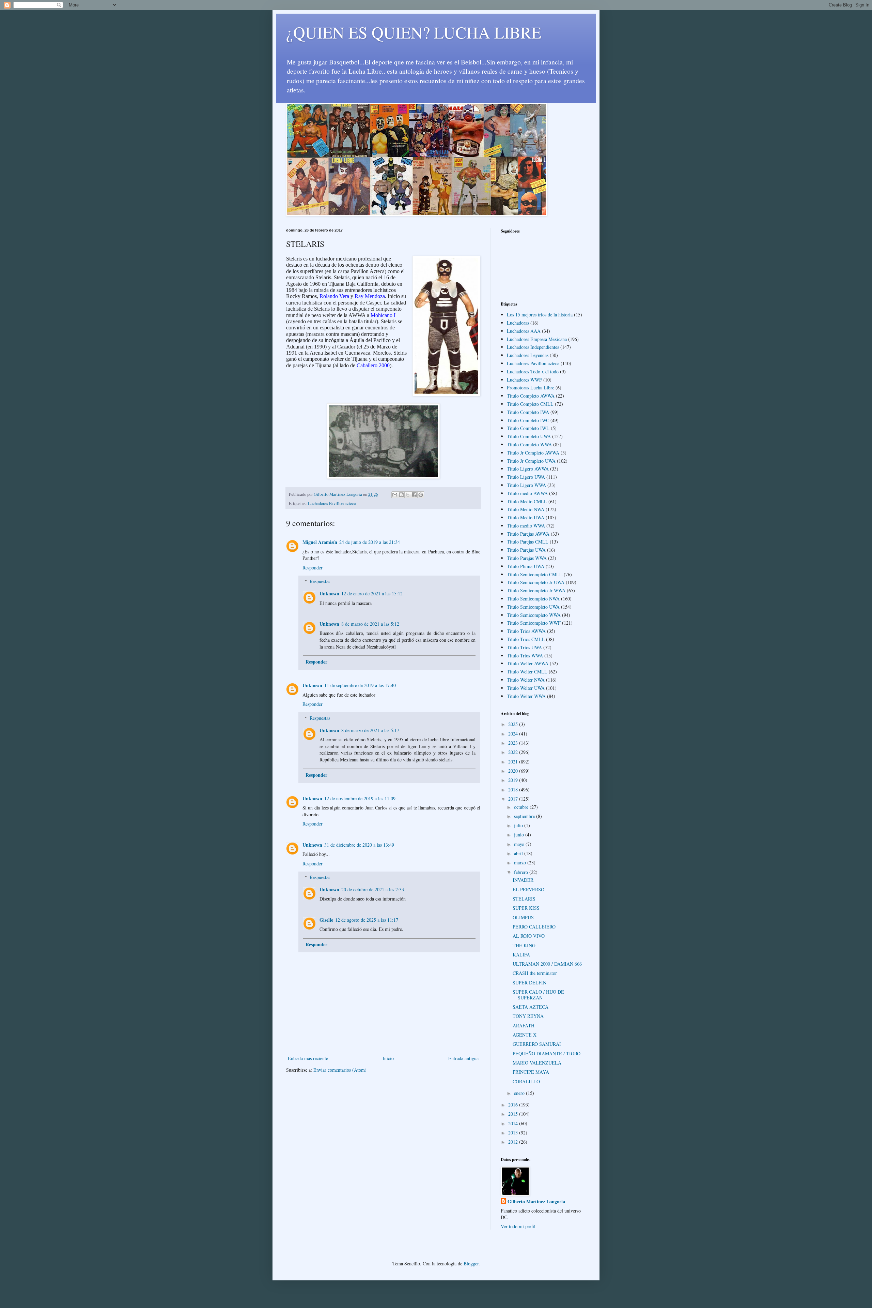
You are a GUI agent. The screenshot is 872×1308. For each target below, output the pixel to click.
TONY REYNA (528, 1016)
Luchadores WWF (524, 379)
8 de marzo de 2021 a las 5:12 (370, 624)
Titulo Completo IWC (528, 420)
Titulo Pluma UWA (525, 566)
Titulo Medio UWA (525, 517)
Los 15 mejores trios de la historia (540, 314)
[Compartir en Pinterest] (420, 494)
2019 (513, 780)
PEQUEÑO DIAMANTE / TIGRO (546, 1053)
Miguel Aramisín (319, 542)
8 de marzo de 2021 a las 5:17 (370, 730)
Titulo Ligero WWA (526, 485)
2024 (513, 733)
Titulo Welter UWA (526, 688)
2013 (513, 1132)
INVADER (523, 880)
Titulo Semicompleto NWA (533, 598)
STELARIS (524, 898)
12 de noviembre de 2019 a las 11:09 (359, 798)
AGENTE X (524, 1034)
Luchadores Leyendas (527, 355)
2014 (513, 1123)
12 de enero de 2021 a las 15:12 (372, 593)
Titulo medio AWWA (527, 493)
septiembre (525, 816)
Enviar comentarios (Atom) (340, 1070)
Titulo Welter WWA (526, 696)
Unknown (329, 593)
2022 (513, 752)
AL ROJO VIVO (529, 936)
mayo (520, 844)
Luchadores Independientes (533, 347)
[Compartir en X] (407, 494)
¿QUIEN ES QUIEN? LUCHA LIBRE (413, 32)
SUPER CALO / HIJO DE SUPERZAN (538, 995)
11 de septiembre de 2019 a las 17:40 (360, 685)
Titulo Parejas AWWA (528, 534)
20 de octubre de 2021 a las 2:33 (372, 889)
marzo (520, 862)
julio (519, 825)
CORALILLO (526, 1081)
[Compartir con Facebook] (414, 494)
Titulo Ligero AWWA (528, 468)
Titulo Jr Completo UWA (531, 461)
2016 (513, 1104)
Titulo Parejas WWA (527, 558)
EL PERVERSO (528, 889)
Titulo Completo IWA (528, 412)
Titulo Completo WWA (529, 444)
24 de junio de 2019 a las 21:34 (369, 542)
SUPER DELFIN (529, 982)
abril (519, 853)
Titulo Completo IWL (528, 428)
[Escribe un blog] (401, 494)
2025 (513, 724)
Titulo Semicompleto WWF (534, 623)
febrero (521, 872)
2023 (513, 743)
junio (519, 834)
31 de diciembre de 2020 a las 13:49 (359, 845)
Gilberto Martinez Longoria (536, 1201)
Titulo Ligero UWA (526, 477)
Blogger (471, 1263)
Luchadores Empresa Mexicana (537, 339)
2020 (513, 771)
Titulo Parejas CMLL (527, 541)
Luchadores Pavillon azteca (332, 503)
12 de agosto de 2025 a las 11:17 (366, 920)
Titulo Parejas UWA (526, 550)
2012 (513, 1142)
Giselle (326, 919)
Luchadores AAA (524, 331)
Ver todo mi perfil (518, 1226)
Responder (312, 567)
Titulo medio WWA (526, 525)
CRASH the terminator (535, 973)
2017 (513, 799)
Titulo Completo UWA (529, 436)
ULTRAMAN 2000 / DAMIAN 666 (547, 964)
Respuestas (320, 581)
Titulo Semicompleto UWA (533, 607)
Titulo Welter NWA (526, 680)
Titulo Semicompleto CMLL (534, 574)
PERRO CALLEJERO (534, 926)
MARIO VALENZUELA (537, 1062)
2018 (513, 789)
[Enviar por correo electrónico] (394, 494)
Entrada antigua (463, 1058)
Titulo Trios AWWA (526, 631)
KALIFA (521, 954)
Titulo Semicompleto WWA (534, 615)
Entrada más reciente (308, 1058)
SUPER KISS (526, 908)
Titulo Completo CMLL (530, 404)
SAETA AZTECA (530, 1007)
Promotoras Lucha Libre (530, 387)
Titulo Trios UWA (524, 647)
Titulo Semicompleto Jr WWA (536, 590)
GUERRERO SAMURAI (537, 1044)
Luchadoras (518, 322)
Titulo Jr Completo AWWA (533, 452)
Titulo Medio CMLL (527, 501)
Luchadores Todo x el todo (533, 371)
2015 (513, 1114)
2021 (513, 761)
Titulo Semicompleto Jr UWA (535, 582)
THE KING (524, 945)
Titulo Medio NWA (525, 509)
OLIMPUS (523, 917)
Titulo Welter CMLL (527, 671)
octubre (522, 807)
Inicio (388, 1058)
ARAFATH (523, 1025)
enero (520, 1093)
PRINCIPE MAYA (531, 1072)
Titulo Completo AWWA (531, 395)
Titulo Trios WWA (525, 655)
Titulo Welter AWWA (527, 663)
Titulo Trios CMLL (526, 639)
